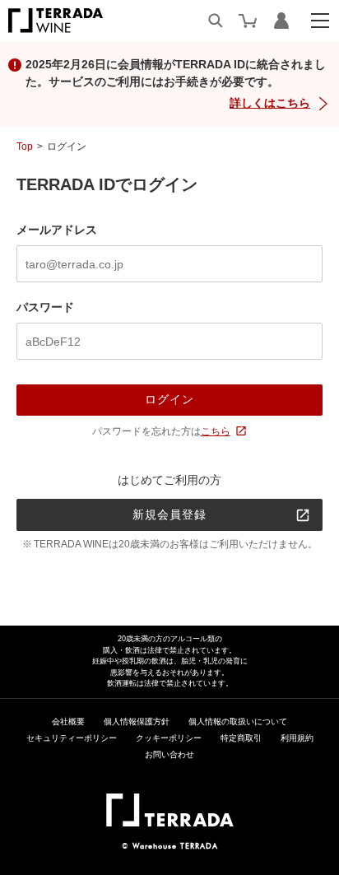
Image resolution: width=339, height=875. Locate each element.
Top (24, 146)
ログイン (169, 399)
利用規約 (297, 737)
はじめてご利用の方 (169, 479)
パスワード (45, 307)
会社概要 (68, 721)
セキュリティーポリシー (71, 737)
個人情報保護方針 (137, 721)
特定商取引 (241, 737)
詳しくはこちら (270, 102)
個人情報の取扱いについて (237, 721)
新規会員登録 (169, 514)
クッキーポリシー (169, 737)
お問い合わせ (169, 754)
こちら (215, 431)
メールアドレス (56, 229)
